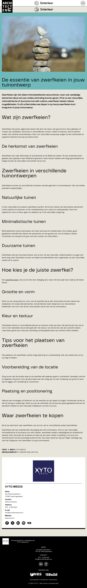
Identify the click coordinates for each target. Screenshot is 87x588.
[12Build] (51, 575)
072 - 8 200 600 (11, 507)
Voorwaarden (34, 579)
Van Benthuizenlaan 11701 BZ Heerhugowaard (43, 550)
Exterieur (46, 3)
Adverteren (53, 579)
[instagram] (24, 524)
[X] (13, 524)
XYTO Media (14, 486)
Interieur (46, 9)
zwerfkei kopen (12, 280)
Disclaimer (44, 579)
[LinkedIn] (41, 564)
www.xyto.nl (9, 518)
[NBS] (36, 575)
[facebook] (7, 524)
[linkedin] (18, 524)
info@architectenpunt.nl (14, 512)
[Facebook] (46, 564)
